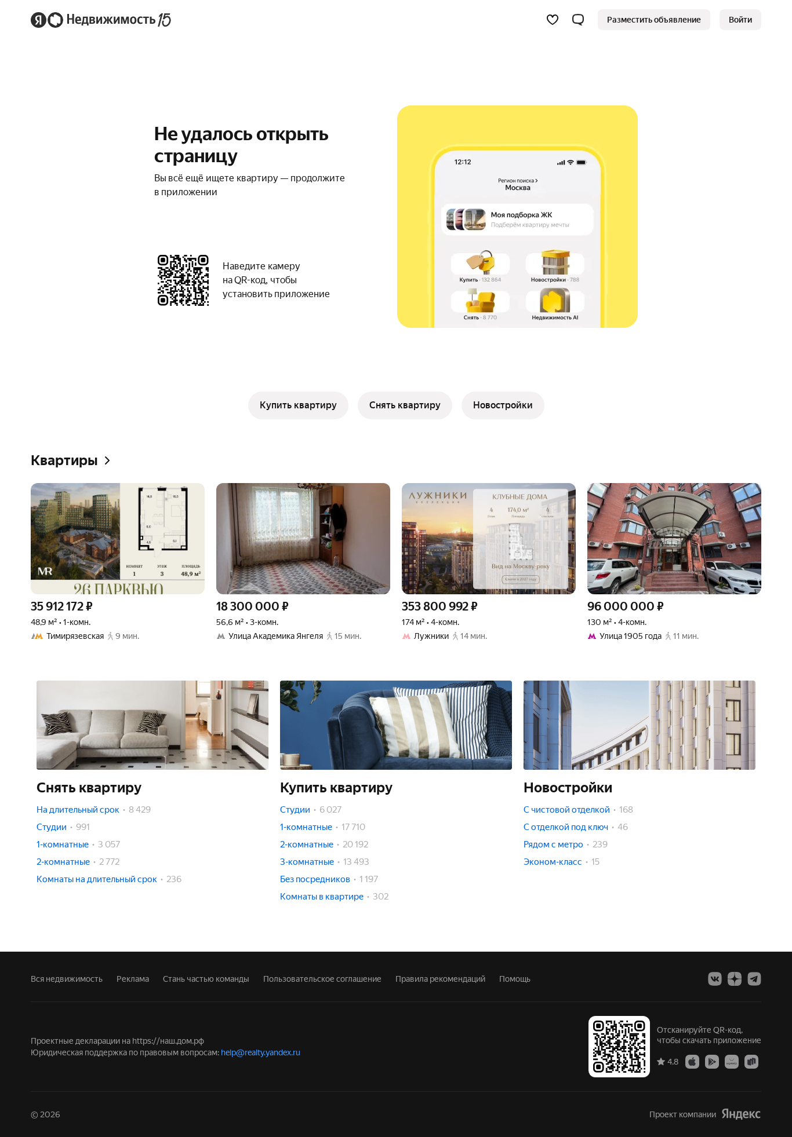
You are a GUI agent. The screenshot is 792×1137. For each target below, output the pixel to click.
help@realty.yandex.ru (260, 1052)
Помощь (515, 979)
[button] (578, 19)
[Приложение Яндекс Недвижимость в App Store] (692, 1061)
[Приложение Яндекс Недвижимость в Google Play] (712, 1061)
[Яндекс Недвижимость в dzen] (735, 979)
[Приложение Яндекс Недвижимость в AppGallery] (732, 1061)
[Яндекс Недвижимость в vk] (715, 979)
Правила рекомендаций (440, 979)
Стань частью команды (206, 979)
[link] (740, 19)
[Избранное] (552, 19)
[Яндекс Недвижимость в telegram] (754, 979)
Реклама (133, 979)
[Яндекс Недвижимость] (102, 20)
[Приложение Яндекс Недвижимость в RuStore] (751, 1061)
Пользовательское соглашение (322, 979)
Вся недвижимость (67, 979)
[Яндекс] (741, 1114)
